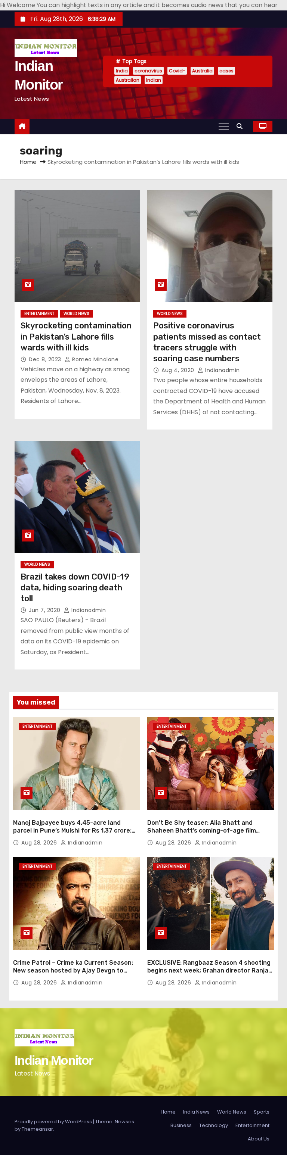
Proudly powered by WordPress (54, 1121)
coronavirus (148, 71)
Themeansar (37, 1129)
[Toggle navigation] (224, 126)
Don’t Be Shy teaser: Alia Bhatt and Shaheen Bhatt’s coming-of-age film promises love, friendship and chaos (201, 830)
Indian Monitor (54, 1060)
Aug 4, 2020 (178, 370)
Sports (261, 1111)
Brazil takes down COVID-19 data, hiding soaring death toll (75, 588)
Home (28, 162)
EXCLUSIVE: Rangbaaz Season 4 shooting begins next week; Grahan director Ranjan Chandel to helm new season (209, 970)
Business (181, 1125)
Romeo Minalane (94, 359)
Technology (213, 1125)
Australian (127, 80)
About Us (258, 1138)
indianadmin (222, 370)
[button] (241, 126)
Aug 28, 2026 (40, 842)
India (122, 71)
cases (226, 71)
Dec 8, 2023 (46, 359)
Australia (202, 71)
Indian (153, 80)
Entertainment (39, 313)
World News (76, 313)
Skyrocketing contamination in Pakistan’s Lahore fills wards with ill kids (76, 337)
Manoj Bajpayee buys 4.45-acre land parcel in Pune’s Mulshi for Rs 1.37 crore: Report (72, 830)
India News (196, 1111)
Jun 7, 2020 (45, 610)
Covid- (177, 71)
